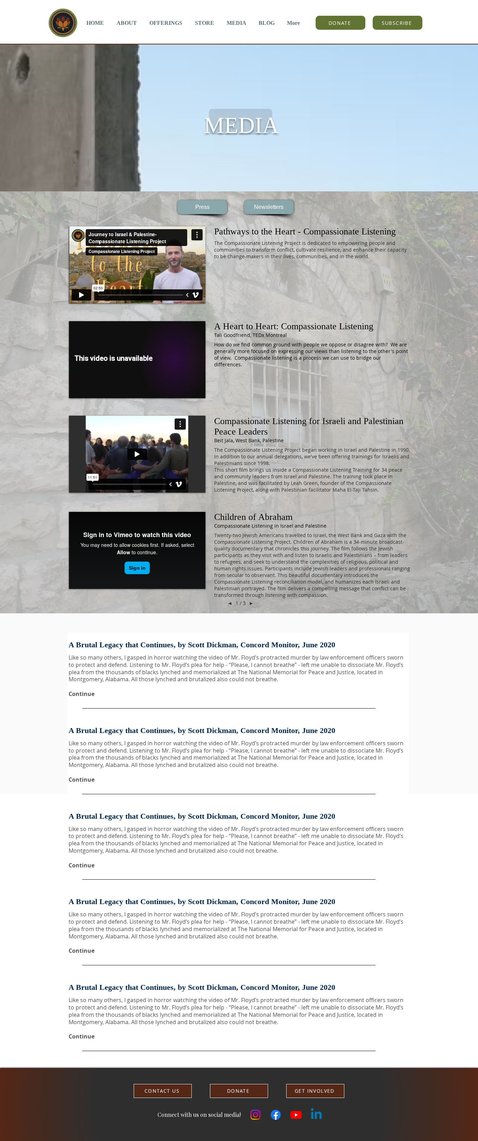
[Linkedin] (316, 1114)
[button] (126, 23)
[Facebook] (275, 1114)
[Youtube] (296, 1114)
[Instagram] (255, 1114)
